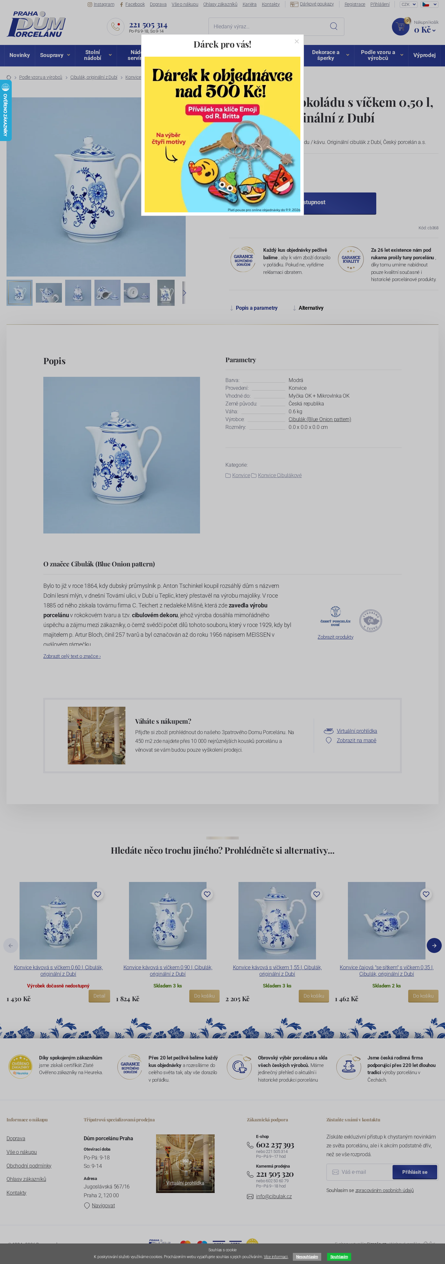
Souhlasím (339, 1257)
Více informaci (276, 1257)
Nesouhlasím (307, 1257)
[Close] (296, 41)
